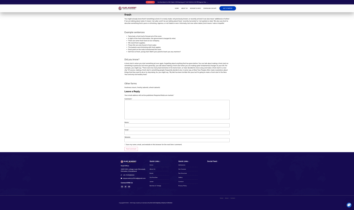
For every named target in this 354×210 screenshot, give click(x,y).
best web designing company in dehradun (161, 202)
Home (177, 8)
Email (126, 130)
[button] (349, 205)
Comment (128, 99)
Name (127, 122)
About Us (184, 8)
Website (127, 137)
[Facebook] (122, 186)
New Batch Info (195, 8)
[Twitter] (125, 186)
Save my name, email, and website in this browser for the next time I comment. (154, 144)
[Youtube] (129, 186)
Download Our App (209, 8)
